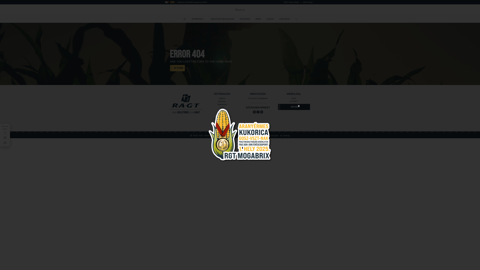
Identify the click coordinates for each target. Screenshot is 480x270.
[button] (299, 106)
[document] (240, 135)
